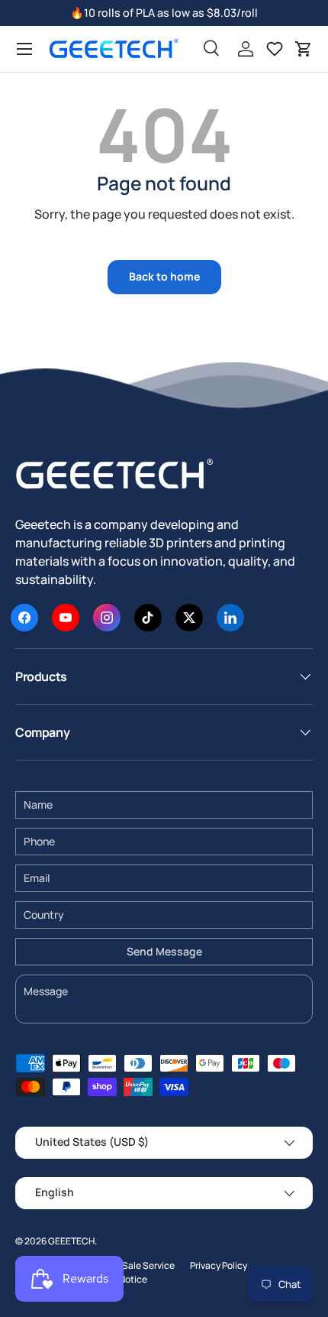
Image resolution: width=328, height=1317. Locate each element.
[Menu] (24, 49)
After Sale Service (137, 1265)
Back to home (164, 276)
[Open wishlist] (274, 49)
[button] (303, 49)
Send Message (164, 951)
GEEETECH (71, 1240)
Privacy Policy (218, 1265)
